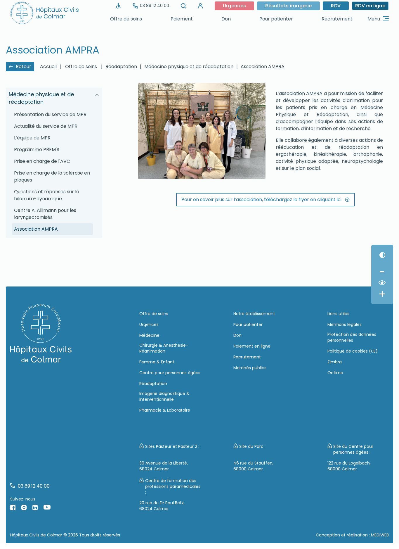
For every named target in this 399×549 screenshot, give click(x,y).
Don (226, 18)
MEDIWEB (380, 535)
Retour (23, 66)
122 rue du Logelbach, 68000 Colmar (349, 466)
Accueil (48, 66)
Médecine (149, 335)
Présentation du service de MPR (50, 114)
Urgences (234, 5)
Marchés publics (249, 368)
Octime (335, 373)
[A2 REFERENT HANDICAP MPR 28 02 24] (118, 5)
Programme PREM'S (36, 149)
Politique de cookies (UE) (352, 351)
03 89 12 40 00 (154, 5)
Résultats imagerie (288, 5)
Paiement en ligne (251, 346)
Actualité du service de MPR (45, 126)
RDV (336, 5)
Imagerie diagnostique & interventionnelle (164, 396)
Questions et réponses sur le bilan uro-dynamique (46, 195)
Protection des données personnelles (351, 337)
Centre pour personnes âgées (169, 373)
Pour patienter (276, 18)
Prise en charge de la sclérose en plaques (52, 176)
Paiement (182, 18)
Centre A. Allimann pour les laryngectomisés (45, 214)
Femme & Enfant (156, 362)
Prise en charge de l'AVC (42, 161)
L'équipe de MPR (32, 137)
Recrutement (337, 18)
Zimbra (334, 362)
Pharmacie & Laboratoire (164, 410)
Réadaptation (121, 66)
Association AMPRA (36, 229)
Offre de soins (126, 18)
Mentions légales (344, 324)
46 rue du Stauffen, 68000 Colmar (253, 466)
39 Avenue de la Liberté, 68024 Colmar (163, 466)
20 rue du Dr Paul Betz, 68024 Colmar (162, 506)
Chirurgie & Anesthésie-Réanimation (163, 348)
